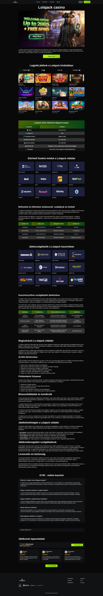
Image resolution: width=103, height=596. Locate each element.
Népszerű (25, 70)
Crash (59, 70)
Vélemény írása (77, 544)
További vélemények (51, 565)
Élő (42, 70)
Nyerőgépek (76, 70)
